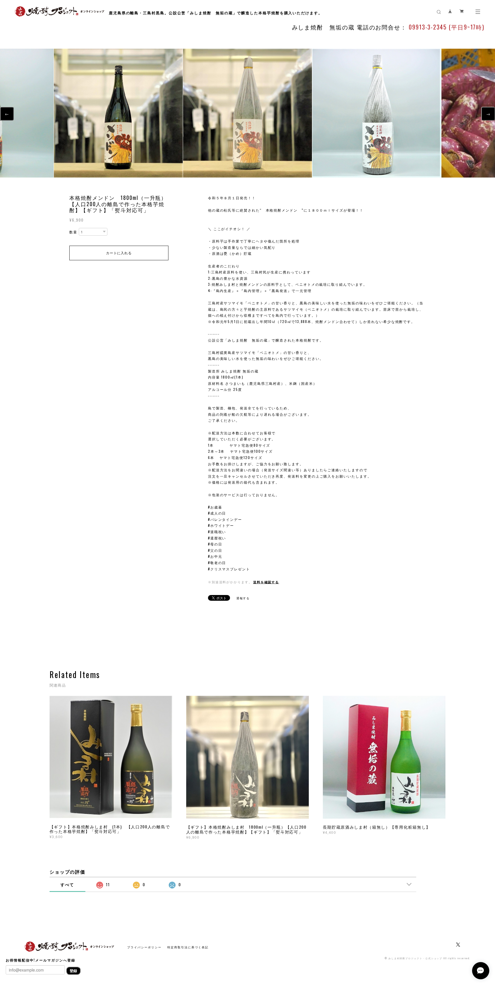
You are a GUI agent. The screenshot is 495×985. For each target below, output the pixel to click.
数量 (73, 232)
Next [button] (7, 114)
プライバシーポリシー (144, 947)
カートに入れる (118, 252)
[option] (247, 113)
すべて (67, 884)
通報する (243, 598)
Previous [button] (488, 114)
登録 (73, 970)
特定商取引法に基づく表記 (187, 947)
